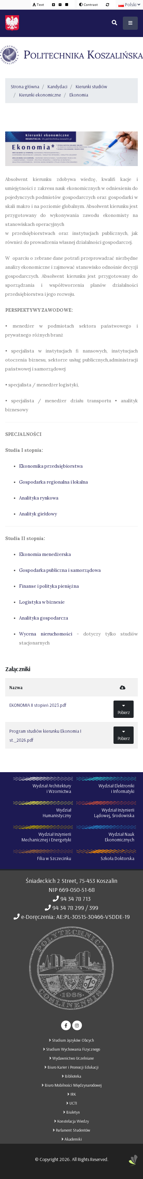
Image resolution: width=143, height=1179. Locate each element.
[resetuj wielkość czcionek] (66, 4)
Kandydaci (57, 86)
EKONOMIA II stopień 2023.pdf (37, 705)
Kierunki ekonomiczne (40, 95)
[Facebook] (66, 1025)
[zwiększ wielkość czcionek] (54, 4)
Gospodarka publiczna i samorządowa (60, 570)
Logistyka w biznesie (42, 602)
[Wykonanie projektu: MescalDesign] (133, 1163)
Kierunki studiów (91, 86)
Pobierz (124, 712)
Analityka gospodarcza (43, 618)
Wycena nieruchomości (45, 634)
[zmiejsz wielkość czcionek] (60, 4)
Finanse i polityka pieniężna (49, 586)
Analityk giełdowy (38, 514)
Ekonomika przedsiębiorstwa (51, 466)
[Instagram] (77, 1025)
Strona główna (25, 86)
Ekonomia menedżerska (45, 554)
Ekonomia (78, 95)
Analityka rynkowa (38, 498)
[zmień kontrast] (107, 4)
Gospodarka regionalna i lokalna (53, 482)
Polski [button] (130, 4)
